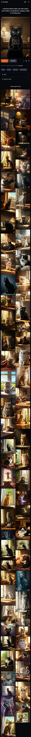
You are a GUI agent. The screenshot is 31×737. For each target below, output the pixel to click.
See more (20, 65)
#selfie (8, 69)
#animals (15, 69)
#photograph (23, 69)
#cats (3, 69)
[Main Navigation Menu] (28, 2)
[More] (23, 61)
